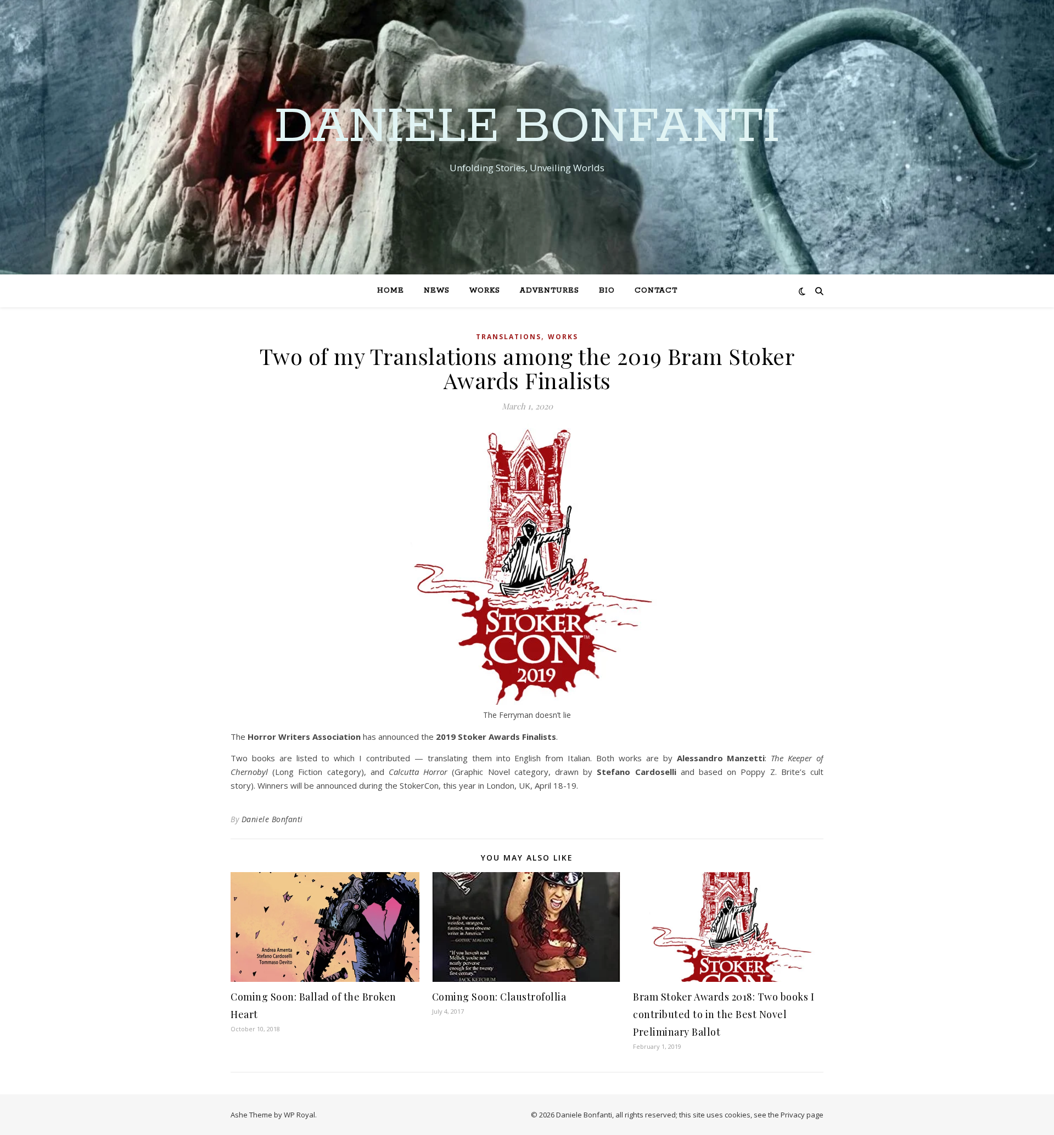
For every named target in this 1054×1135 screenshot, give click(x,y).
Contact (656, 290)
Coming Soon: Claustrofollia (499, 996)
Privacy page (802, 1115)
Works (484, 290)
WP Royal (299, 1115)
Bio (607, 290)
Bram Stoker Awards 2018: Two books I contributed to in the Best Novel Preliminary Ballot (723, 1014)
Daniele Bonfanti (527, 127)
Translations (508, 336)
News (437, 290)
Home (390, 290)
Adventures (549, 290)
